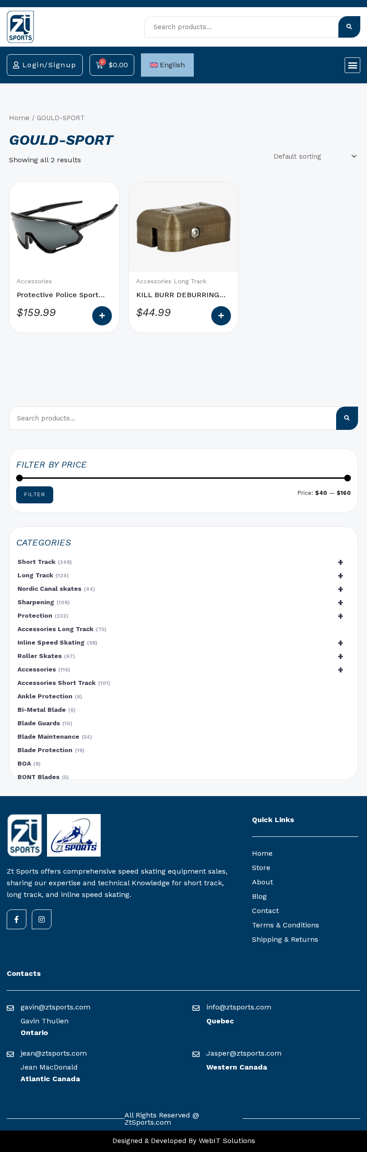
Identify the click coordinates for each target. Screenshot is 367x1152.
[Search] (349, 27)
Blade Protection (49, 750)
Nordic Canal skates (180, 589)
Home (19, 117)
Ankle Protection (48, 696)
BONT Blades (42, 776)
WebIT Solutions (225, 1140)
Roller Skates (180, 656)
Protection (180, 616)
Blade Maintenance (53, 736)
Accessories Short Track (62, 682)
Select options (102, 315)
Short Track (180, 562)
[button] (352, 65)
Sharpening (180, 602)
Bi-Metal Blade (45, 709)
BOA (27, 763)
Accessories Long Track (60, 628)
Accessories (180, 669)
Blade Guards (43, 723)
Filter (34, 494)
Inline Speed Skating (180, 642)
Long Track (180, 575)
